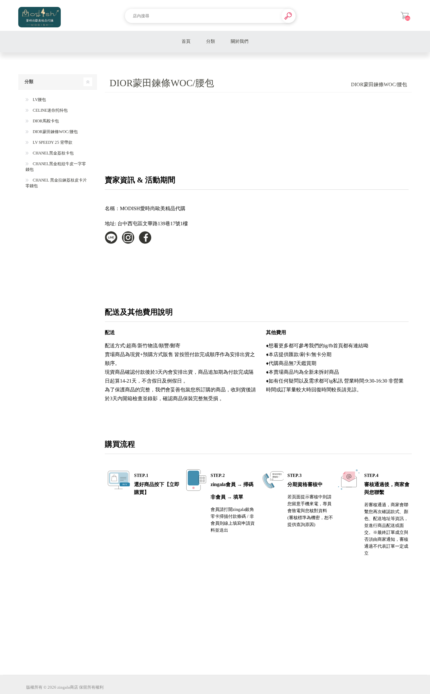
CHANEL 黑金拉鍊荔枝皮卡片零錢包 (56, 183)
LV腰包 (39, 99)
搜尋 (288, 16)
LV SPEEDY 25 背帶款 (52, 142)
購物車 (405, 15)
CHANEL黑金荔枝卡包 (53, 153)
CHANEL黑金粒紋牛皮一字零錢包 (55, 166)
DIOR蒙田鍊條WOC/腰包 (55, 131)
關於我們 (239, 41)
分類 (210, 41)
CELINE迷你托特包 (50, 110)
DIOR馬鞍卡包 (45, 121)
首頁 (186, 41)
